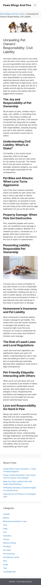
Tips (5, 568)
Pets (22, 14)
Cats (5, 525)
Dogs (5, 529)
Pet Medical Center (11, 557)
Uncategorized (9, 572)
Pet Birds (7, 546)
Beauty (6, 518)
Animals (6, 514)
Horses (6, 539)
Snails (5, 564)
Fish (5, 532)
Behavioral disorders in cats (15, 521)
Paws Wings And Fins (17, 5)
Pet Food (7, 550)
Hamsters (7, 536)
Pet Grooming (9, 554)
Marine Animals (9, 543)
